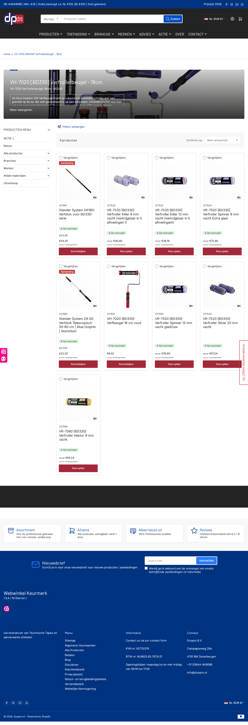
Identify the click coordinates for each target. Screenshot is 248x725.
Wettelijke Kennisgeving (80, 688)
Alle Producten (74, 650)
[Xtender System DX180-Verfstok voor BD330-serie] (78, 180)
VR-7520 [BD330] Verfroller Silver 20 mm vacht (220, 323)
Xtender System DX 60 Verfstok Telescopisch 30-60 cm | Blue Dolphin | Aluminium (77, 325)
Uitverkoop (11, 183)
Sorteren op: (194, 140)
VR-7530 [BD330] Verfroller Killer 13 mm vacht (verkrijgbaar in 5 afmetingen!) (172, 216)
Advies (145, 34)
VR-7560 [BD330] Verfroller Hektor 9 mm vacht (76, 435)
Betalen (70, 655)
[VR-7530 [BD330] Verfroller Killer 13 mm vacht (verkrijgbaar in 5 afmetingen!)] (174, 180)
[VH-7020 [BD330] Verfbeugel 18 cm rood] (126, 289)
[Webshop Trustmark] (6, 609)
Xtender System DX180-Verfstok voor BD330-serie (77, 214)
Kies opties (126, 251)
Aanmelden (206, 560)
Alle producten (13, 153)
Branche (102, 34)
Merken (125, 34)
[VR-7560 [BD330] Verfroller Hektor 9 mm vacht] (78, 401)
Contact (196, 34)
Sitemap (70, 640)
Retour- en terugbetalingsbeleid (85, 679)
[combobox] (122, 19)
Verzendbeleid (74, 684)
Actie (163, 34)
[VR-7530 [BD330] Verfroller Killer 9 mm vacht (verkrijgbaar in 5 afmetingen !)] (126, 180)
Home (7, 54)
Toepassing (77, 34)
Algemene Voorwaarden (80, 645)
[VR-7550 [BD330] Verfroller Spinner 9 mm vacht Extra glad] (222, 180)
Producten (49, 34)
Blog (68, 660)
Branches (10, 160)
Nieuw (8, 146)
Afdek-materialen (15, 175)
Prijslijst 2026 (212, 4)
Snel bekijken (78, 251)
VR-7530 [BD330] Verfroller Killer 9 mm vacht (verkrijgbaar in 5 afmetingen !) (124, 216)
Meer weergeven (21, 110)
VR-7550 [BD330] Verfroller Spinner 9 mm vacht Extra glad (221, 214)
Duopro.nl (19, 716)
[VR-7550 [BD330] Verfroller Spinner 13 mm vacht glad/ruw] (174, 289)
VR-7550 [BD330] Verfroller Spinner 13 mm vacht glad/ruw (173, 323)
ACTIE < (9, 138)
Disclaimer (72, 664)
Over (179, 34)
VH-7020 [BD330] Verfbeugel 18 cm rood (124, 321)
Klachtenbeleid (74, 669)
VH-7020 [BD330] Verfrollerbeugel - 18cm (38, 54)
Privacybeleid (73, 674)
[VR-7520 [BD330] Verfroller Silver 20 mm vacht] (222, 289)
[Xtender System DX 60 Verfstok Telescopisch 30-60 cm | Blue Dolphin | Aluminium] (78, 289)
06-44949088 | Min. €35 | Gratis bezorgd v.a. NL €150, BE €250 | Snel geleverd (55, 4)
